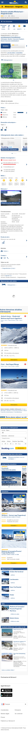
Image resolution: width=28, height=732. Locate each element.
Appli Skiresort (5, 686)
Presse (3, 717)
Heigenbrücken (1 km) (8, 268)
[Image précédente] (3, 477)
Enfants (9, 441)
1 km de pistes (11, 52)
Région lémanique (11, 320)
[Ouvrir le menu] (2, 2)
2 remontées (19, 52)
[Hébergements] (2, 60)
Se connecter (18, 713)
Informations (14, 359)
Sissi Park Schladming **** (19, 654)
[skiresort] (14, 2)
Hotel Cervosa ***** (18, 629)
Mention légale (5, 713)
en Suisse (17, 517)
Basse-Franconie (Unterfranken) (10, 40)
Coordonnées (4, 710)
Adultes (3, 441)
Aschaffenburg (18, 412)
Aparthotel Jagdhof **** (19, 641)
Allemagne (4, 39)
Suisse (6, 320)
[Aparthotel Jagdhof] (5, 645)
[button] (8, 449)
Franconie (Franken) (18, 39)
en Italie (17, 554)
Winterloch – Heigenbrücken (16, 7)
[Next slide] (26, 71)
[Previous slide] (2, 71)
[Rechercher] (25, 2)
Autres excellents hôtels (8, 670)
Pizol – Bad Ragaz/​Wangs (10, 364)
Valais (17, 320)
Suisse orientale (11, 366)
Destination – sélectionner (8, 435)
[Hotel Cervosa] (5, 633)
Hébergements (8, 60)
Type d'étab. (20, 441)
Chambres (14, 441)
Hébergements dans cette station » (12, 135)
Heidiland (17, 366)
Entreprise (18, 710)
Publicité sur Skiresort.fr (8, 721)
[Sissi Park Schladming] (5, 657)
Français (7, 704)
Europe (2, 320)
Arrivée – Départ (5, 430)
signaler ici (8, 275)
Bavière (10, 39)
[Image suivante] (25, 477)
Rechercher (21, 448)
